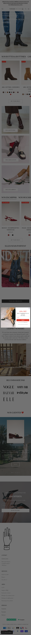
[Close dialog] (29, 308)
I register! (22, 320)
